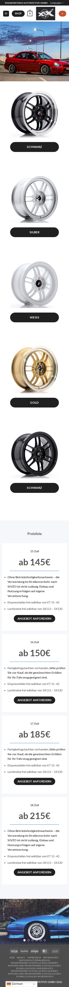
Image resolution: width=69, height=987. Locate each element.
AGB (12, 957)
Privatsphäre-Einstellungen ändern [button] (34, 962)
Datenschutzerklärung (34, 960)
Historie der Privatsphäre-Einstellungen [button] (34, 965)
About (21, 957)
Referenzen (51, 957)
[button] (6, 14)
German (17, 983)
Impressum (34, 957)
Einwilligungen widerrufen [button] (34, 968)
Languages (56, 2)
